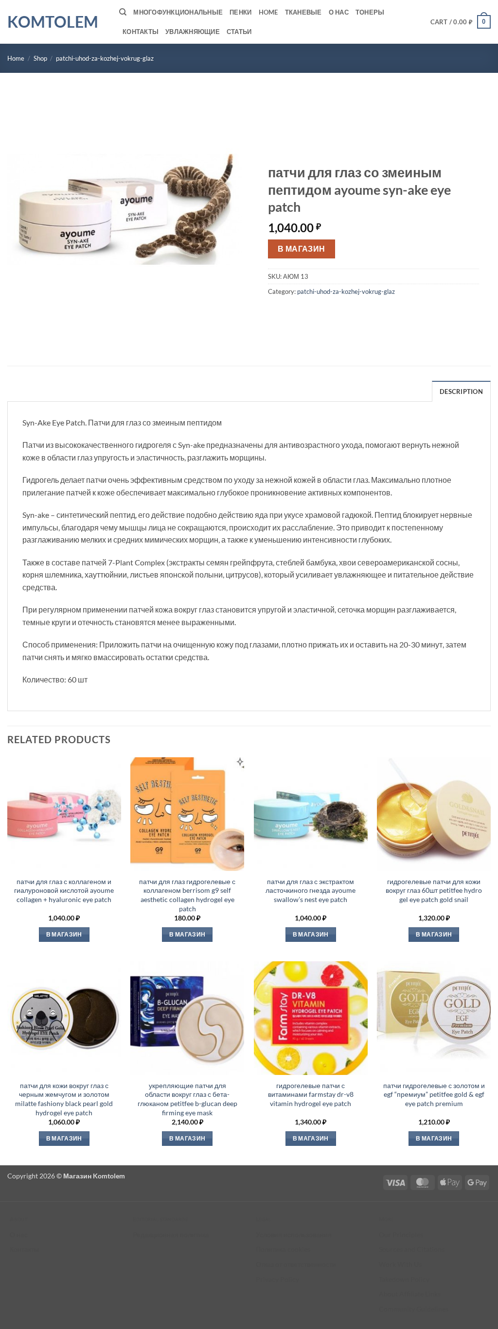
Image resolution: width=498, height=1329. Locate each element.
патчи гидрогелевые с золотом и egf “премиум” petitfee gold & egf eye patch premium (434, 1094)
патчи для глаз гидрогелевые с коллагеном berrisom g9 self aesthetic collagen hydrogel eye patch (187, 895)
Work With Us (400, 1264)
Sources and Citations (412, 1249)
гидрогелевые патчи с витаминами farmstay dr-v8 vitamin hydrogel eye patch (311, 1094)
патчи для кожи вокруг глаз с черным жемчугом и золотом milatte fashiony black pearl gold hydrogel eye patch (64, 1099)
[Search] (122, 12)
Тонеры (370, 12)
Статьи (239, 31)
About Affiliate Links (410, 1294)
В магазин (301, 248)
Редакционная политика (171, 1234)
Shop (40, 58)
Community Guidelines (413, 1309)
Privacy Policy (277, 1279)
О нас (339, 12)
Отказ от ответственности (296, 1264)
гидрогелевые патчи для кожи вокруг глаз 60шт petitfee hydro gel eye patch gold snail (434, 890)
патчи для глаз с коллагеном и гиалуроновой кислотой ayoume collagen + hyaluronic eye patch (64, 890)
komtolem (52, 22)
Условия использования (294, 1234)
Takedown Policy (404, 1279)
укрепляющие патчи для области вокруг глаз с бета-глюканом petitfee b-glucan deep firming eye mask (187, 1099)
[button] (460, 21)
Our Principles (401, 1234)
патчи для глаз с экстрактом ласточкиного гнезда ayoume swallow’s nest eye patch (311, 890)
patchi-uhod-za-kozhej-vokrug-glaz (105, 58)
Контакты (141, 31)
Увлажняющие (192, 31)
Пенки (240, 12)
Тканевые (303, 12)
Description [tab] (461, 391)
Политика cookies (283, 1249)
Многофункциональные (178, 12)
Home (268, 12)
